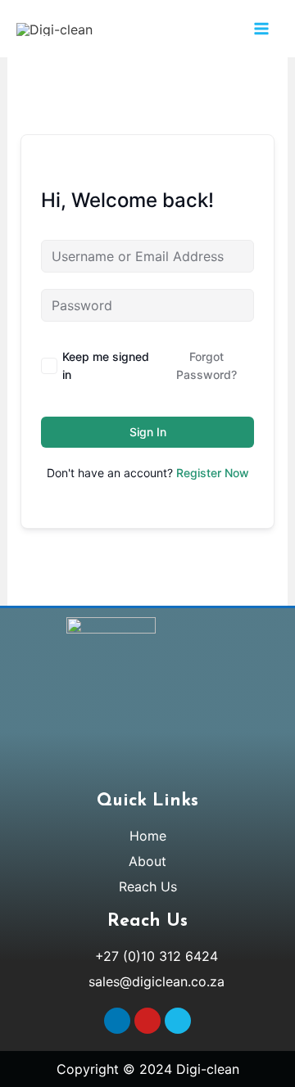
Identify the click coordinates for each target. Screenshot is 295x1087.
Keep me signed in (105, 365)
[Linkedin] (117, 1021)
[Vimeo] (178, 1021)
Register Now (212, 473)
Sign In (147, 432)
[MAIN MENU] (261, 28)
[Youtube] (147, 1021)
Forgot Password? (206, 365)
